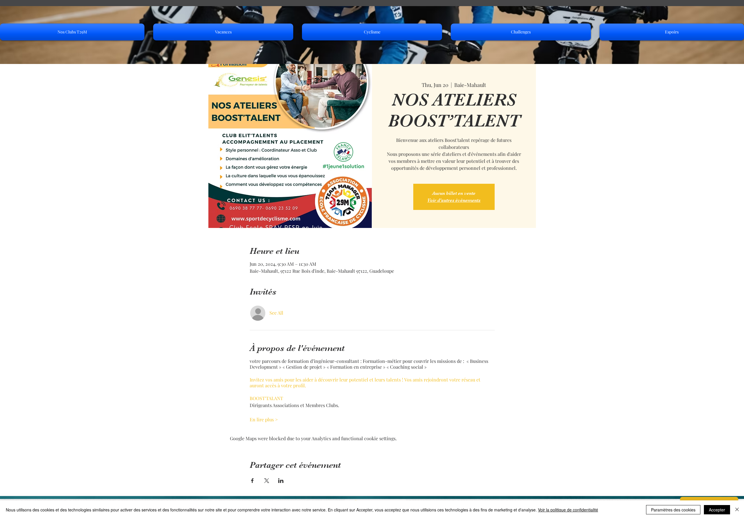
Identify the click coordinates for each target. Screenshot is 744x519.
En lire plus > (264, 419)
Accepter (717, 510)
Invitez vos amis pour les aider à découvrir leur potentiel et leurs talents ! (327, 380)
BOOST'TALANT (266, 398)
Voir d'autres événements (453, 200)
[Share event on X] (266, 480)
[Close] (737, 509)
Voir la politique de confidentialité (568, 510)
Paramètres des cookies (673, 510)
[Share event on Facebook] (252, 480)
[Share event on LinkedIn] (281, 480)
